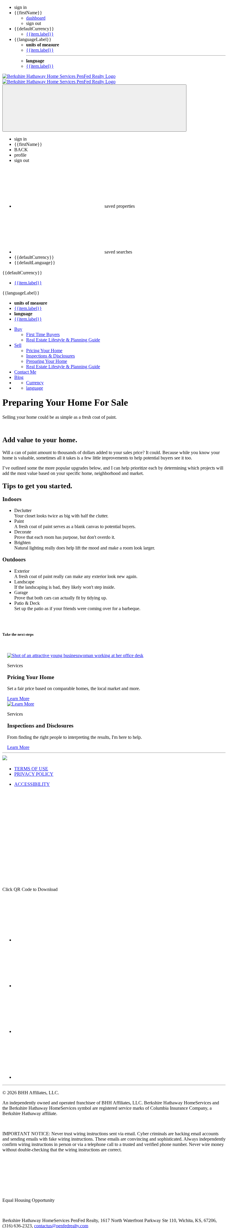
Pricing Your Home (44, 345)
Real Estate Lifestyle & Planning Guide (63, 334)
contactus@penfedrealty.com (61, 1220)
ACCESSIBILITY (32, 778)
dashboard (35, 18)
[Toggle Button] (94, 102)
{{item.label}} (40, 34)
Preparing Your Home (46, 355)
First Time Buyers (43, 329)
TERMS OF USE (31, 763)
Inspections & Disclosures (50, 350)
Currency (35, 377)
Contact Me (25, 366)
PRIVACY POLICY (33, 768)
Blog (18, 371)
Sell (17, 339)
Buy (18, 323)
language (34, 382)
